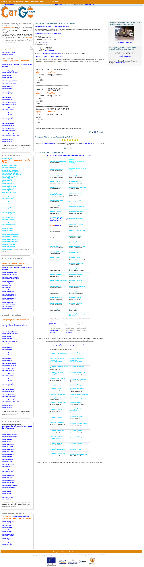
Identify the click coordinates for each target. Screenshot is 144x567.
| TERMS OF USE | (71, 555)
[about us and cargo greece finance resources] (71, 561)
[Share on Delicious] (92, 132)
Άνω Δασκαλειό (53, 330)
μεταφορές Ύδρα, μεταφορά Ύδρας (7, 543)
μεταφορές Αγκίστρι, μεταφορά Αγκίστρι (8, 522)
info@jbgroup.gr (50, 50)
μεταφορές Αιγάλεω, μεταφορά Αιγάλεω (8, 282)
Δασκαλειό (52, 332)
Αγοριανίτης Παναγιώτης (124, 42)
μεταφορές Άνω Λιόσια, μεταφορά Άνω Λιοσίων (9, 294)
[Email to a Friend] (100, 132)
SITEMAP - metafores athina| (107, 555)
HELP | (98, 555)
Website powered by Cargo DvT (81, 552)
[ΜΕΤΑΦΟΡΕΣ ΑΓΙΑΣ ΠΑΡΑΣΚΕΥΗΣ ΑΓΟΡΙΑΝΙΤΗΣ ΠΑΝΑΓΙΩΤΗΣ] (124, 27)
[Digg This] (97, 132)
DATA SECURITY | (81, 555)
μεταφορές (45, 42)
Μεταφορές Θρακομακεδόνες (59, 219)
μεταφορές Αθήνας (86, 143)
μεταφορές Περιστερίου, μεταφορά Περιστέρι (9, 299)
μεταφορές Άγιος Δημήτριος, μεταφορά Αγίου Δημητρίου (10, 71)
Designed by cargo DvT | (34, 555)
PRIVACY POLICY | (91, 555)
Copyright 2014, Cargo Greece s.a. (49, 555)
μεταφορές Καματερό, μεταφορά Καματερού (8, 290)
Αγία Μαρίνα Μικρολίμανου (53, 324)
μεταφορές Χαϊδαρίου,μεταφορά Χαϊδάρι (8, 307)
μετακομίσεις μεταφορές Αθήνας (52, 53)
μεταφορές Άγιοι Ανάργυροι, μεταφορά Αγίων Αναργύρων (10, 277)
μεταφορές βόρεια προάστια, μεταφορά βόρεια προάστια (69, 345)
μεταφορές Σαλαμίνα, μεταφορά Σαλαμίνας (8, 534)
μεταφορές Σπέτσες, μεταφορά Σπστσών (8, 539)
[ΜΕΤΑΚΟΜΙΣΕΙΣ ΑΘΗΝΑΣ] (48, 33)
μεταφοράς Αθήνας (121, 63)
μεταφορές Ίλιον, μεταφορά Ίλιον (7, 286)
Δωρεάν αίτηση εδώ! (125, 56)
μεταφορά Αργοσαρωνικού (21, 516)
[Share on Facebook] (95, 132)
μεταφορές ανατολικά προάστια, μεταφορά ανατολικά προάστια (70, 155)
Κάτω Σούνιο (68, 332)
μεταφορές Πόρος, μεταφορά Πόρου (7, 530)
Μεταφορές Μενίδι (55, 219)
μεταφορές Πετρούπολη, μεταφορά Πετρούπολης (9, 303)
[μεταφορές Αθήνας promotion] (70, 148)
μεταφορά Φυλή (6, 499)
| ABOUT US (62, 555)
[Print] (102, 132)
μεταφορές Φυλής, (7, 497)
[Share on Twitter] (90, 132)
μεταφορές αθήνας (9, 4)
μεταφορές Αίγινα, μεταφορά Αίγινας (7, 526)
